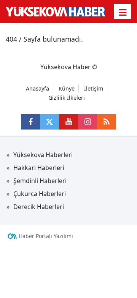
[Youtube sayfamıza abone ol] (68, 122)
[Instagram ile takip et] (87, 122)
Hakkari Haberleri (38, 168)
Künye (67, 88)
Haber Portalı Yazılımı (46, 236)
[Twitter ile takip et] (49, 122)
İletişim (93, 88)
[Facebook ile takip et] (30, 122)
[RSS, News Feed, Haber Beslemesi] (106, 122)
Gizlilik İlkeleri (66, 97)
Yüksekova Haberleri (43, 155)
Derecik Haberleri (38, 206)
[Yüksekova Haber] (56, 11)
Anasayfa (37, 88)
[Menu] (123, 12)
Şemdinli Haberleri (40, 181)
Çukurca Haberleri (39, 193)
